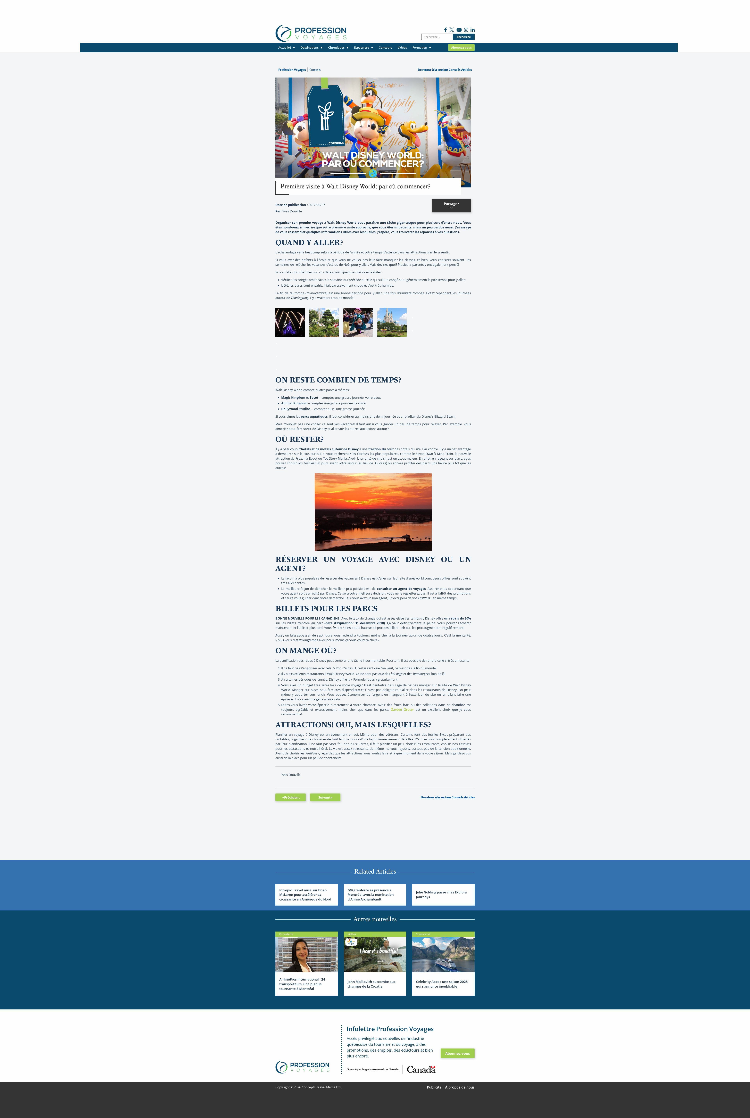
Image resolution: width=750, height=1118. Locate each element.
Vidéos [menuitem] (402, 47)
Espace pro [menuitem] (361, 47)
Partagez (451, 203)
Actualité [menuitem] (284, 47)
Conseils (315, 70)
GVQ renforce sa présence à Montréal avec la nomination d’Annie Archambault (371, 895)
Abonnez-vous (457, 1053)
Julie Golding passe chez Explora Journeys (441, 894)
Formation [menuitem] (419, 47)
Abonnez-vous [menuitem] (461, 47)
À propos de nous (460, 1087)
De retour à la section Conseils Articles (445, 70)
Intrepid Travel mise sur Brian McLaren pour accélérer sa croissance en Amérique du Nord (305, 895)
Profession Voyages (292, 70)
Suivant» (325, 797)
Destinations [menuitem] (310, 47)
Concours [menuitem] (385, 47)
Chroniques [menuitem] (336, 47)
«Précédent (291, 797)
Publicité (434, 1087)
